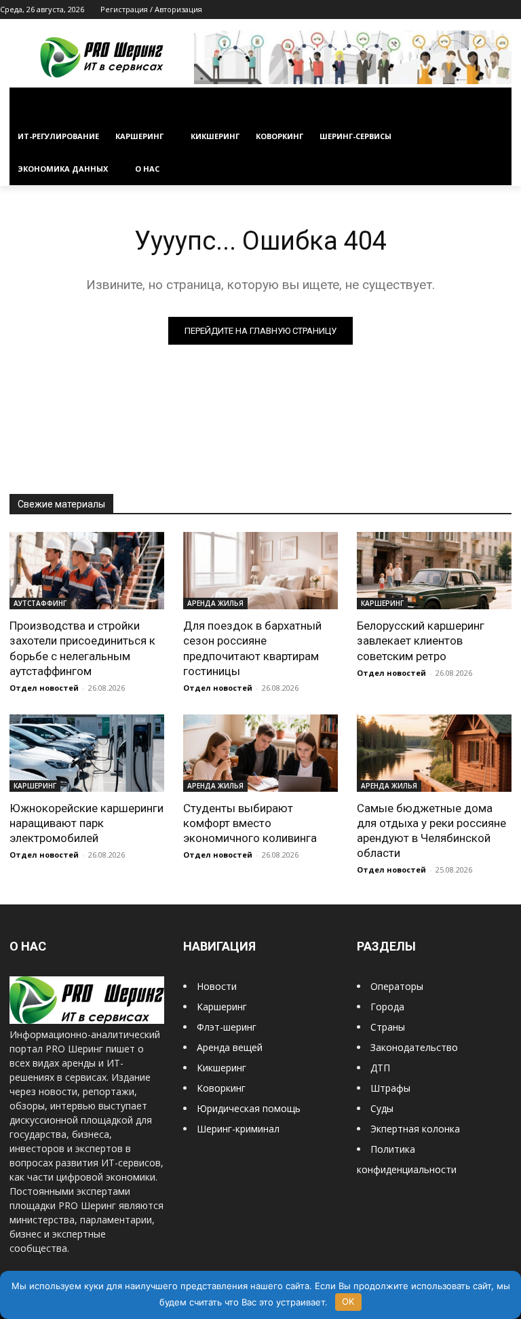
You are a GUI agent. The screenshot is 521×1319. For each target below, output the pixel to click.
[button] (496, 104)
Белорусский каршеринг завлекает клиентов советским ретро (420, 640)
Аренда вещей (230, 1047)
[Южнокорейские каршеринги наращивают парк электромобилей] (86, 753)
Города (387, 1006)
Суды (381, 1108)
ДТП (380, 1067)
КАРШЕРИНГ (382, 603)
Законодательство (414, 1047)
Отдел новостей (44, 688)
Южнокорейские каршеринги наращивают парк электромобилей (86, 823)
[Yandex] (513, 10)
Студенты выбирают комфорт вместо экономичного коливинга (250, 823)
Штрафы (390, 1088)
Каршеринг (222, 1006)
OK (348, 1301)
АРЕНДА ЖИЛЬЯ (215, 603)
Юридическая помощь (249, 1108)
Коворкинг (221, 1088)
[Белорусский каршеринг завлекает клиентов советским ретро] (434, 570)
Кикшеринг (221, 1067)
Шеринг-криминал (238, 1128)
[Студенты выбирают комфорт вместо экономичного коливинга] (260, 753)
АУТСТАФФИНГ (40, 603)
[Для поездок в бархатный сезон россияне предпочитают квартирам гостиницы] (260, 570)
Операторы (396, 986)
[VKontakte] (494, 10)
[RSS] (457, 10)
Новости (217, 986)
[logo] (86, 1020)
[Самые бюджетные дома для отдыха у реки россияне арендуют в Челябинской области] (434, 753)
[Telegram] (476, 10)
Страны (387, 1026)
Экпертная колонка (415, 1128)
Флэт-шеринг (226, 1026)
